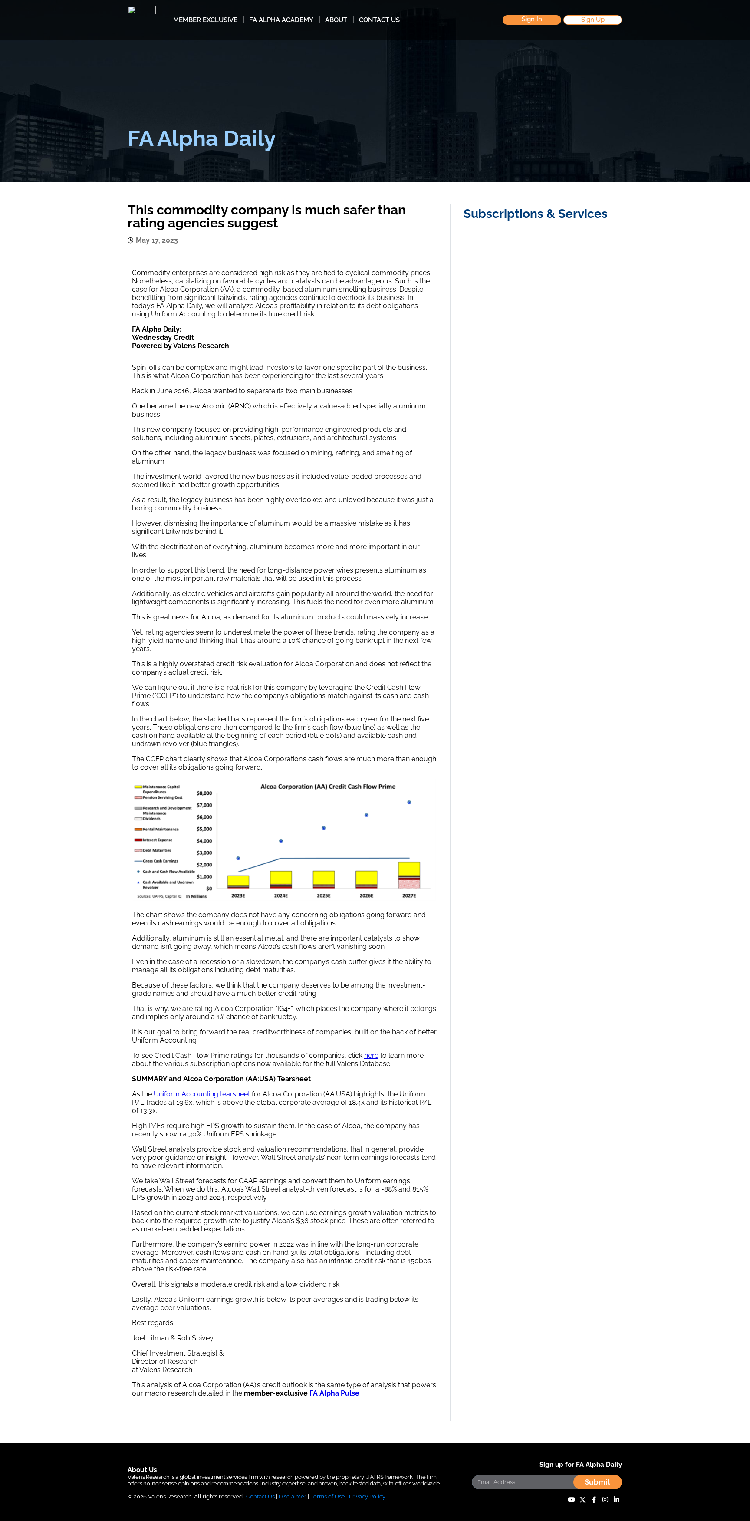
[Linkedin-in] (616, 1499)
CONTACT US (379, 20)
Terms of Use (327, 1496)
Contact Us (260, 1496)
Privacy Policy (367, 1496)
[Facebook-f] (593, 1499)
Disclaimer (292, 1496)
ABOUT (336, 20)
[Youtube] (571, 1499)
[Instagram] (605, 1499)
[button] (532, 20)
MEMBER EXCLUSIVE (205, 20)
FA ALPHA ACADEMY (281, 20)
